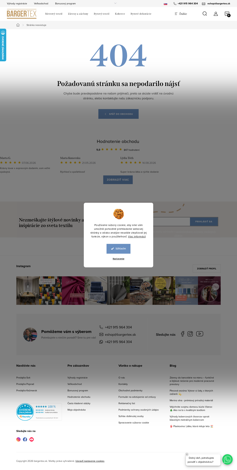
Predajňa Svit (23, 377)
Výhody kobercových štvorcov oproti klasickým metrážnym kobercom (189, 418)
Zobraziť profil (206, 268)
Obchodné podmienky (130, 390)
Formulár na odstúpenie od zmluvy (137, 396)
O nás (121, 377)
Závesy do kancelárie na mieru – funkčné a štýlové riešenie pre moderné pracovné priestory (192, 381)
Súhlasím (121, 248)
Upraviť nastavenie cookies (89, 461)
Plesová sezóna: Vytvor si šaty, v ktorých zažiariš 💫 (191, 392)
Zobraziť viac (118, 180)
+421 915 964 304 (118, 327)
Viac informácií (137, 236)
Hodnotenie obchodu (118, 141)
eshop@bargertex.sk (120, 334)
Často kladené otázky (78, 403)
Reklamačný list (126, 403)
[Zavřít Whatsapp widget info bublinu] (187, 454)
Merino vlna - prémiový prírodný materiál (191, 400)
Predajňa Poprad (25, 384)
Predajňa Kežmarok (26, 390)
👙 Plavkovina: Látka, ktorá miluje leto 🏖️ (191, 426)
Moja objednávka (76, 409)
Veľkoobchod (41, 3)
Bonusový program (65, 3)
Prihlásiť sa (203, 221)
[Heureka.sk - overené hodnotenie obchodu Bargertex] (39, 412)
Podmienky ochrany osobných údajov (138, 409)
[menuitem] (53, 14)
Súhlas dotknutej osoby (131, 416)
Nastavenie (118, 259)
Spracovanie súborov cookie (133, 422)
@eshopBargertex (200, 334)
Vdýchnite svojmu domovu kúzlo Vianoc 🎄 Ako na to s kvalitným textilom (191, 408)
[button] (227, 459)
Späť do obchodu (121, 114)
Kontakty (123, 384)
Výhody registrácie (17, 3)
